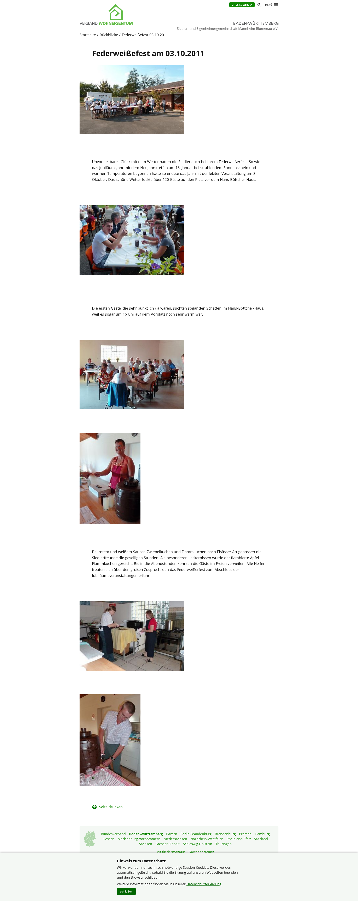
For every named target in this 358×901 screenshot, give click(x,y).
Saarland (261, 839)
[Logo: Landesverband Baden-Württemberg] (125, 14)
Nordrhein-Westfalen (206, 839)
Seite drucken (111, 806)
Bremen (245, 834)
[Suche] (258, 5)
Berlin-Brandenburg (196, 834)
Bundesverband (113, 834)
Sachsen (145, 844)
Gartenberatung (201, 852)
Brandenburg (225, 834)
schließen (126, 891)
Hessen (108, 839)
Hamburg (262, 834)
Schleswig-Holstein (197, 844)
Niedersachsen (175, 839)
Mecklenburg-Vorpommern (139, 839)
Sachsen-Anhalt (167, 844)
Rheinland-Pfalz (239, 839)
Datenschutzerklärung (203, 884)
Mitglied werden (242, 4)
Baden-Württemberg (146, 834)
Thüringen (223, 844)
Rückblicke (109, 34)
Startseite (88, 34)
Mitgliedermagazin (170, 852)
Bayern (171, 834)
